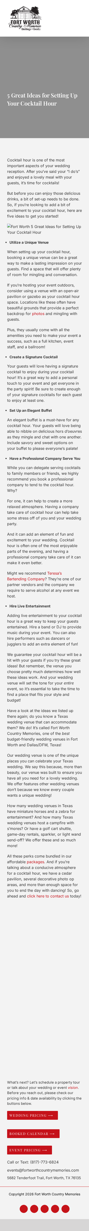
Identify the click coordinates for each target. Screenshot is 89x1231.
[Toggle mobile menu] (83, 18)
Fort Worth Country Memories (57, 1194)
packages (35, 861)
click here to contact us (48, 896)
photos (38, 313)
